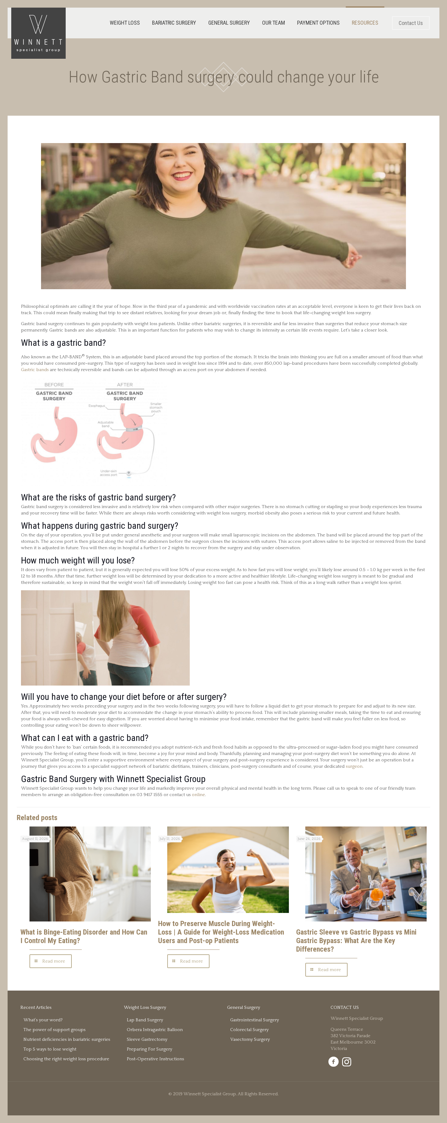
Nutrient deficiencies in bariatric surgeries (66, 1039)
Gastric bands (35, 369)
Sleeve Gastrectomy (147, 1039)
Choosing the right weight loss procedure (66, 1059)
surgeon (354, 766)
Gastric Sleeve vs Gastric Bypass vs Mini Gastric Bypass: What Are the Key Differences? (356, 940)
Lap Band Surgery (145, 1020)
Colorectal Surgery (249, 1029)
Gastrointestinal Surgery (254, 1020)
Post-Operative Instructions (155, 1059)
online (198, 794)
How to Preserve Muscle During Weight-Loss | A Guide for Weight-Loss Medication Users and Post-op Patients (221, 932)
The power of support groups (54, 1029)
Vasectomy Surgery (250, 1039)
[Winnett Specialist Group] (38, 33)
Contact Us (411, 23)
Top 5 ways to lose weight (49, 1049)
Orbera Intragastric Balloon (155, 1029)
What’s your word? (43, 1020)
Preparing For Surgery (149, 1049)
